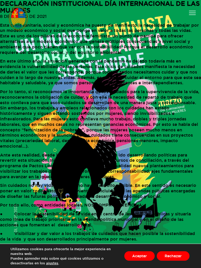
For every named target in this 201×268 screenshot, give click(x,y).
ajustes (52, 263)
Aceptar (139, 256)
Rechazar (173, 256)
